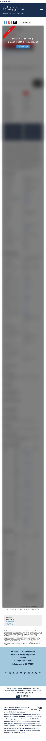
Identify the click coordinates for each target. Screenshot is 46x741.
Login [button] (25, 22)
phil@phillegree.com (11, 624)
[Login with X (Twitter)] (15, 24)
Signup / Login (23, 47)
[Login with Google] (10, 24)
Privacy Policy (36, 690)
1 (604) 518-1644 (10, 622)
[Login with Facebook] (5, 24)
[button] (6, 673)
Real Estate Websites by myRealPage (23, 693)
